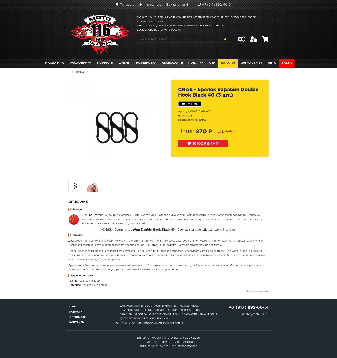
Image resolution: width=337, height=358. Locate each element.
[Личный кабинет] (253, 37)
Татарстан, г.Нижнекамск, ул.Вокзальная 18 (154, 4)
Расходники (80, 63)
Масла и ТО (55, 63)
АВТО (272, 63)
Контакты (76, 322)
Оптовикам (77, 317)
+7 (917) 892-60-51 (216, 4)
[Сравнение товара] (241, 37)
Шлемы (124, 63)
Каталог (228, 63)
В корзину (205, 144)
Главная (78, 72)
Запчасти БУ (252, 63)
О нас (73, 307)
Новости (75, 312)
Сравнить (191, 104)
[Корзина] (265, 37)
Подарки (196, 63)
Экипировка (146, 63)
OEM (212, 63)
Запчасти (105, 63)
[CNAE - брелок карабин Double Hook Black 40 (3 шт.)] (117, 127)
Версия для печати (257, 291)
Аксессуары (172, 63)
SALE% (287, 63)
